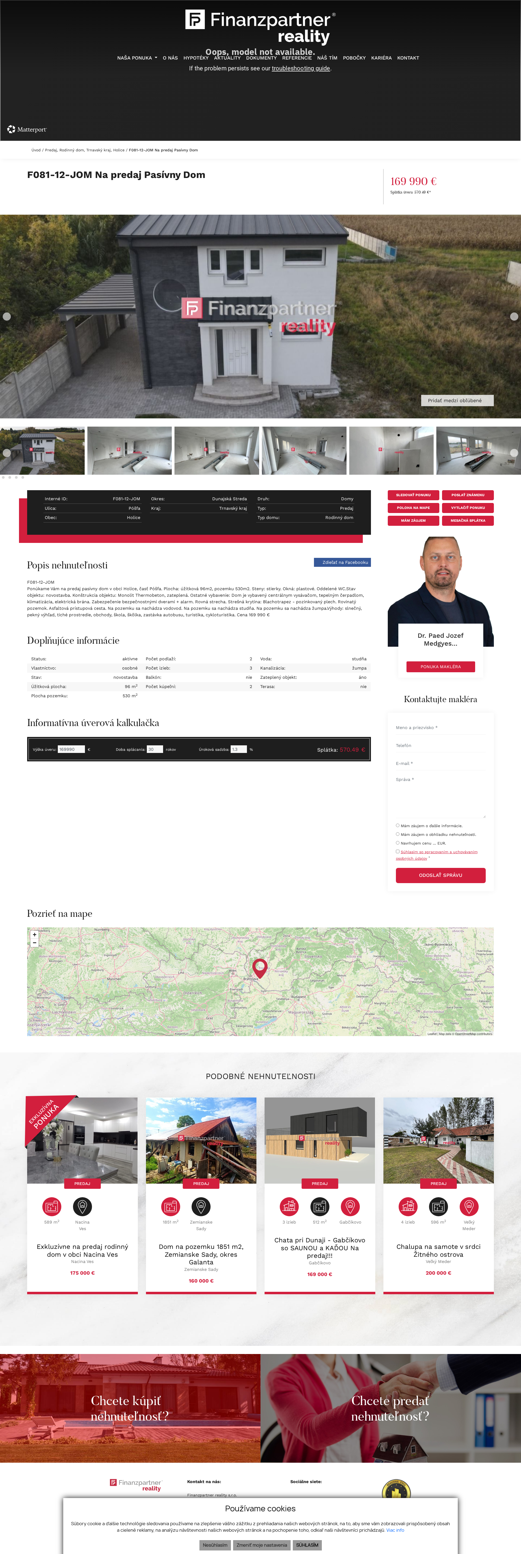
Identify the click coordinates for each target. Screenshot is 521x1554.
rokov (171, 749)
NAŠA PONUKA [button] (135, 58)
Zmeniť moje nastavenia (262, 1545)
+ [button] (34, 934)
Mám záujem (413, 520)
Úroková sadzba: (214, 749)
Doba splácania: (130, 749)
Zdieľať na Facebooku (344, 562)
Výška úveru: (44, 749)
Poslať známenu (468, 495)
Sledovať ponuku (413, 495)
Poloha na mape (413, 508)
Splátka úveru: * (410, 192)
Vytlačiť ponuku (468, 508)
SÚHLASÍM (307, 1545)
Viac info (395, 1530)
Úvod (35, 150)
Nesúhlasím (215, 1545)
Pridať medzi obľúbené (455, 400)
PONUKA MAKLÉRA (441, 666)
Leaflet (432, 1033)
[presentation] (7, 316)
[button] (3, 477)
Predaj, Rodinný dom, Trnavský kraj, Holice (85, 150)
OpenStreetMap (465, 1033)
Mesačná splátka (468, 520)
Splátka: (341, 749)
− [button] (34, 942)
